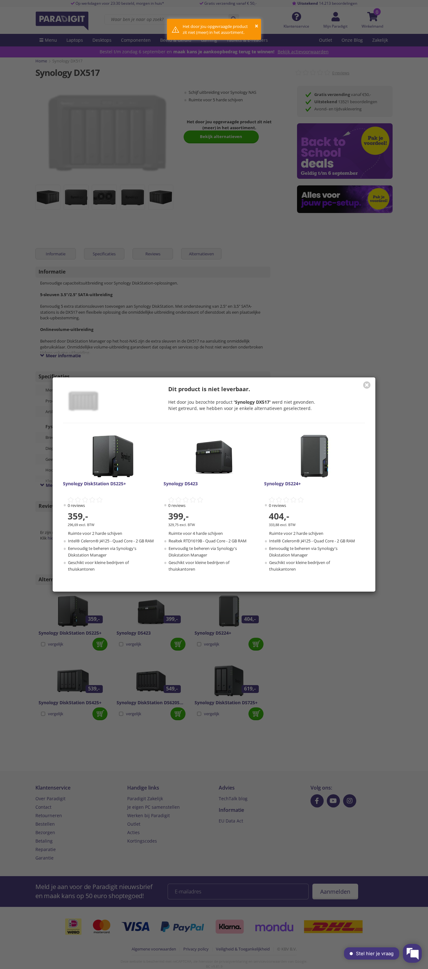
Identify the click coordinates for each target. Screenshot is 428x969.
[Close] (367, 385)
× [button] (256, 26)
